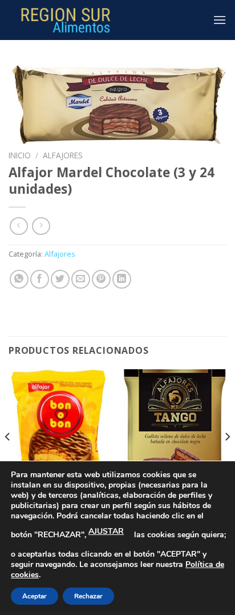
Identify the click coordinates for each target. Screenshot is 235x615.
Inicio (20, 155)
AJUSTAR (106, 531)
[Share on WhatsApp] (19, 279)
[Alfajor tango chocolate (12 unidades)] (174, 431)
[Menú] (219, 20)
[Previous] (8, 459)
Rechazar (88, 596)
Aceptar (34, 596)
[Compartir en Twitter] (60, 279)
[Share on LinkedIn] (121, 279)
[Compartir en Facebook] (39, 279)
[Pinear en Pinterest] (101, 279)
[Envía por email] (80, 279)
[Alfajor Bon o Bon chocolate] (60, 431)
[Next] (227, 459)
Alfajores (63, 155)
